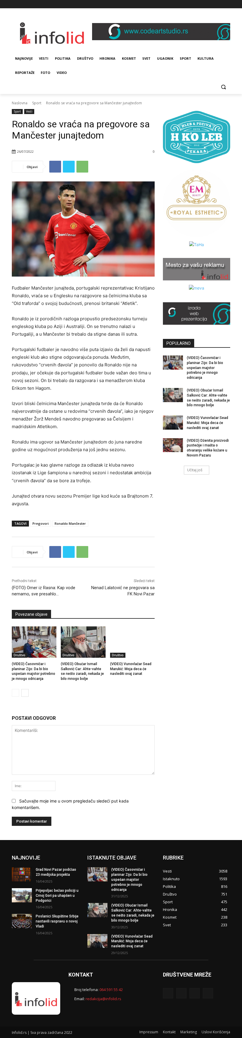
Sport (36, 102)
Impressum (148, 1031)
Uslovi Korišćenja (216, 1031)
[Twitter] (218, 4)
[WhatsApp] (82, 167)
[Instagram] (210, 4)
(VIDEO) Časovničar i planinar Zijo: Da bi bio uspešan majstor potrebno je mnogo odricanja (205, 368)
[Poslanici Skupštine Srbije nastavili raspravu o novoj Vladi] (22, 921)
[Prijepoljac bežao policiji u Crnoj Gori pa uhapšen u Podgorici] (22, 895)
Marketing (188, 1031)
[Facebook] (202, 4)
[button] (223, 87)
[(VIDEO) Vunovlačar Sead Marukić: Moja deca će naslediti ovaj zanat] (132, 642)
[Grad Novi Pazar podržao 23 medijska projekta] (22, 874)
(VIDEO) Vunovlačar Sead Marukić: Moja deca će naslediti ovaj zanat (130, 669)
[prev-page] (15, 693)
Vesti (29, 111)
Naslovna (19, 102)
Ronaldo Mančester (70, 523)
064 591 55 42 (111, 989)
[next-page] (25, 693)
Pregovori (40, 523)
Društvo (19, 655)
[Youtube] (226, 4)
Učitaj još (194, 469)
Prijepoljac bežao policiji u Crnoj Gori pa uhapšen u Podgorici (57, 895)
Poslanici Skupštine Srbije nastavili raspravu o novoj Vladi (57, 921)
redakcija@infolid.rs (103, 998)
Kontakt (169, 1031)
